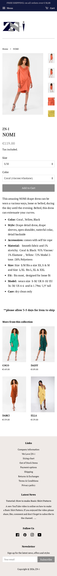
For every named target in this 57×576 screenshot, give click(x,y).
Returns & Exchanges (28, 476)
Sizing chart (28, 458)
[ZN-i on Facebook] (17, 535)
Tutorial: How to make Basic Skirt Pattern (28, 500)
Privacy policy (28, 485)
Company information (28, 449)
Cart (52, 8)
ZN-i (37, 569)
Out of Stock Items (28, 462)
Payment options (28, 467)
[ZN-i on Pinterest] (25, 535)
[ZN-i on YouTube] (39, 535)
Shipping (28, 471)
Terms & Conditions (28, 480)
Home (5, 49)
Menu (9, 8)
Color (5, 172)
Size (4, 158)
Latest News (28, 494)
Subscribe (46, 559)
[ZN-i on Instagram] (32, 535)
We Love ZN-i (28, 453)
